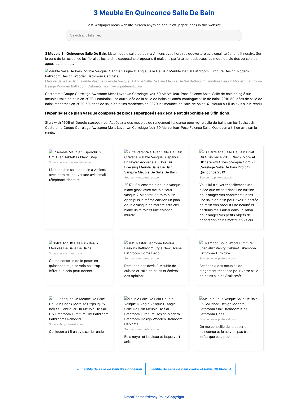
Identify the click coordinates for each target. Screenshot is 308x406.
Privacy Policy (157, 397)
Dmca (128, 397)
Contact (139, 397)
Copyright (176, 397)
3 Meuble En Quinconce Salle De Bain (154, 13)
